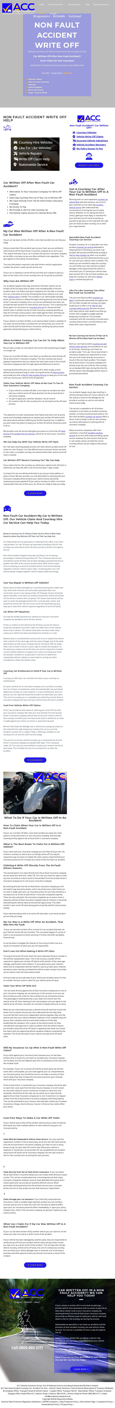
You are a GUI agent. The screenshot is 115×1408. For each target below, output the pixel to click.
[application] (63, 4)
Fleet (88, 4)
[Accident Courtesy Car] (18, 8)
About (41, 13)
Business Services (101, 4)
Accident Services (55, 4)
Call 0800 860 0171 (27, 1347)
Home (41, 4)
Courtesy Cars (74, 4)
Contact (53, 13)
